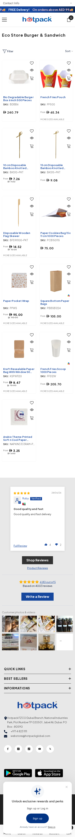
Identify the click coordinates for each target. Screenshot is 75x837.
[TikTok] (29, 749)
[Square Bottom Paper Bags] (56, 281)
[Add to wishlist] (32, 63)
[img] (22, 493)
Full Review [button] (20, 545)
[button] (46, 544)
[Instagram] (18, 749)
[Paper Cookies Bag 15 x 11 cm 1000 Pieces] (56, 213)
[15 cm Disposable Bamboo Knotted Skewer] (56, 145)
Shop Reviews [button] (37, 560)
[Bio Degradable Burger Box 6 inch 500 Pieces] (19, 77)
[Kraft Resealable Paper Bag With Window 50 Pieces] (19, 349)
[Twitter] (50, 749)
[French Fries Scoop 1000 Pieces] (56, 349)
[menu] (4, 19)
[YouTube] (39, 749)
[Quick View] (32, 70)
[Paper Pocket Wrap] (19, 281)
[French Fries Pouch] (56, 77)
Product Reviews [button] (37, 568)
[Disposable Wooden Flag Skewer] (19, 213)
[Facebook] (8, 749)
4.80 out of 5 (48, 582)
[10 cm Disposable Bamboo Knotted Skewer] (19, 145)
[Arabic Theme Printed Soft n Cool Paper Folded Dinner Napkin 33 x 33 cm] (19, 416)
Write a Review (37, 596)
